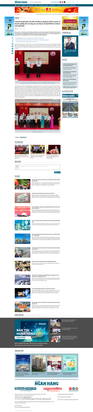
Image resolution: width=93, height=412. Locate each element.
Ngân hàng (23, 5)
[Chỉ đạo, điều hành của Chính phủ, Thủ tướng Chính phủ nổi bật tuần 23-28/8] (22, 184)
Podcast (28, 314)
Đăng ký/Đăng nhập (55, 2)
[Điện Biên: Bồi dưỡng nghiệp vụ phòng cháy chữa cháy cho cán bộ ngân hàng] (22, 149)
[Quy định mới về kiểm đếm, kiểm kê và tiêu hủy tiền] (22, 198)
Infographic (33, 314)
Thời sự (19, 5)
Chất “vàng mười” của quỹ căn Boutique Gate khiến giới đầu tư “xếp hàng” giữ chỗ (22, 374)
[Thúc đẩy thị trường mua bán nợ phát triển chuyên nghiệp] (55, 330)
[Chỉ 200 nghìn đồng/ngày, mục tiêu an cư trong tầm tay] (54, 363)
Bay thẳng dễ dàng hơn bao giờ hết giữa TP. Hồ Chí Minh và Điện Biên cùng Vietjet (32, 39)
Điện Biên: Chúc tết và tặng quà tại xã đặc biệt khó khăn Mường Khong (37, 157)
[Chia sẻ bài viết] (13, 51)
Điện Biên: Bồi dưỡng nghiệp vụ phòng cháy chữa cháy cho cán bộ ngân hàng (22, 157)
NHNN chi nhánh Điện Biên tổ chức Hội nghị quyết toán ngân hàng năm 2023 (52, 157)
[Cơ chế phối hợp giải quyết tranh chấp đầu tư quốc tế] (22, 293)
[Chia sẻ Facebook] (13, 44)
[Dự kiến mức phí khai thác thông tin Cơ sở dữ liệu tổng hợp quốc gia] (22, 225)
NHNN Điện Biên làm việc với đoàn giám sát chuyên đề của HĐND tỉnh (30, 38)
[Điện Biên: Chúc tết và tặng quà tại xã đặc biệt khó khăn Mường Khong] (38, 149)
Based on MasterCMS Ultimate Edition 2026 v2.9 (23, 410)
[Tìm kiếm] (77, 2)
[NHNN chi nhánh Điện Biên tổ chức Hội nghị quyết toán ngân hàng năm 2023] (53, 149)
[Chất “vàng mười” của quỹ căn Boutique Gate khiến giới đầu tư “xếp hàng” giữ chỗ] (23, 363)
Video (25, 314)
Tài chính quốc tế (53, 5)
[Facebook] (60, 2)
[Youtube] (62, 2)
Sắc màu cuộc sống (65, 5)
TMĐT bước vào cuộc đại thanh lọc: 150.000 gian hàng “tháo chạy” (69, 88)
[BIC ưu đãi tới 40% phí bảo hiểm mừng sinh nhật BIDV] (70, 363)
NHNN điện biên (23, 137)
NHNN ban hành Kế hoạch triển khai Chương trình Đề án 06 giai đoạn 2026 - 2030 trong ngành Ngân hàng (70, 337)
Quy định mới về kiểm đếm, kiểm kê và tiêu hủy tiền (43, 193)
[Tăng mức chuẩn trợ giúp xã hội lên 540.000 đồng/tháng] (22, 266)
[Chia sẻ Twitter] (13, 46)
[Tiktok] (64, 2)
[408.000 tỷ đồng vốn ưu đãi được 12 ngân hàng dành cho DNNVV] (55, 322)
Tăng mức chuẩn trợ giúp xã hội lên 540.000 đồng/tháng (44, 261)
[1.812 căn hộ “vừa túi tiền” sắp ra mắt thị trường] (39, 363)
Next (77, 43)
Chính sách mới (23, 17)
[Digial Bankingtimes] (73, 389)
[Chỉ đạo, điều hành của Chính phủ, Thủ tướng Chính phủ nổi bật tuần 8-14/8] (22, 307)
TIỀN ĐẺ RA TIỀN (19, 350)
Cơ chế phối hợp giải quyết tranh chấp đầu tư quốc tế (43, 288)
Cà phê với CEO (66, 32)
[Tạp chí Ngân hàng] (52, 389)
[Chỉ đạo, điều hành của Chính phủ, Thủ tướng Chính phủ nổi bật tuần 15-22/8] (22, 252)
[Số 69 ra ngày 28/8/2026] (70, 105)
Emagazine (38, 314)
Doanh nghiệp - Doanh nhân (43, 5)
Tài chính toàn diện (30, 5)
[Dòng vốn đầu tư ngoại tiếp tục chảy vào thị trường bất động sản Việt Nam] (70, 43)
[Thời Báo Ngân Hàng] (22, 2)
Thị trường (59, 5)
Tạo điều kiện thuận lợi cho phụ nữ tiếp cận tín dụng (26, 41)
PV (17, 28)
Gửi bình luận (57, 172)
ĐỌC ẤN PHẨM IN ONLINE (67, 91)
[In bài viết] (13, 53)
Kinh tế (36, 5)
